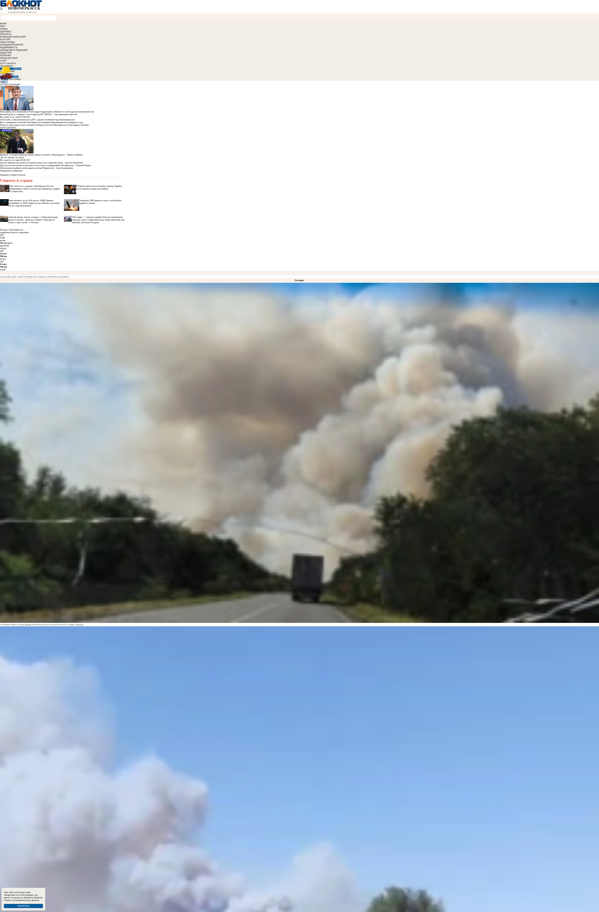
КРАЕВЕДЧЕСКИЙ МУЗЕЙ (12, 37)
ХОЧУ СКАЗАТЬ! (8, 63)
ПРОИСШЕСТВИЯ (8, 58)
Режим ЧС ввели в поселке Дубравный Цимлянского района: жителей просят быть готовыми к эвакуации (43, 625)
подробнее (24, 232)
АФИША (4, 29)
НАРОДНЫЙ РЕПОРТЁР (12, 45)
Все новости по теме (10, 117)
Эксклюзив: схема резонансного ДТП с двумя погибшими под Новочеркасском (37, 120)
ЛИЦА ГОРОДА (7, 42)
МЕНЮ (3, 23)
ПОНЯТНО (23, 906)
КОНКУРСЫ (5, 34)
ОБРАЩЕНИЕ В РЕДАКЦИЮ (14, 50)
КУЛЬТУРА (5, 39)
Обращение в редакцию (11, 171)
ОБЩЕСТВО (6, 53)
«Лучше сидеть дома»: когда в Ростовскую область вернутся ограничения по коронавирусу (34, 277)
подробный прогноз (9, 232)
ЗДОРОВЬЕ (5, 31)
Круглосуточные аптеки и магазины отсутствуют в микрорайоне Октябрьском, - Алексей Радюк (45, 165)
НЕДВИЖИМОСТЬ (9, 47)
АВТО (2, 26)
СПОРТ (3, 61)
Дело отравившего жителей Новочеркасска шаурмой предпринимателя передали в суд (41, 122)
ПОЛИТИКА (5, 55)
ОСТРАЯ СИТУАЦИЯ (10, 84)
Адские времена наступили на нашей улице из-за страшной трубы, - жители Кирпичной (41, 163)
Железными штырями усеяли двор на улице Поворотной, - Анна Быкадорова (36, 168)
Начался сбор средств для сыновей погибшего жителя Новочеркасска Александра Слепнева (44, 125)
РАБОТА (17, 69)
